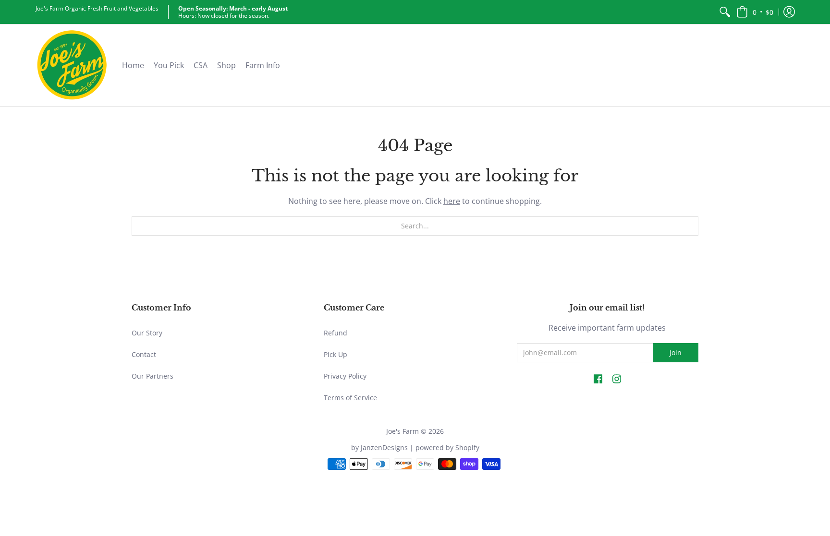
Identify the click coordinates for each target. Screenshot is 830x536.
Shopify (467, 447)
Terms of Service (350, 397)
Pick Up (335, 354)
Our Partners (152, 376)
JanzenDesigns (384, 447)
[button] (754, 12)
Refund (335, 332)
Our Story (147, 332)
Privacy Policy (345, 376)
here (451, 201)
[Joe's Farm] (72, 65)
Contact (144, 354)
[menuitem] (724, 12)
